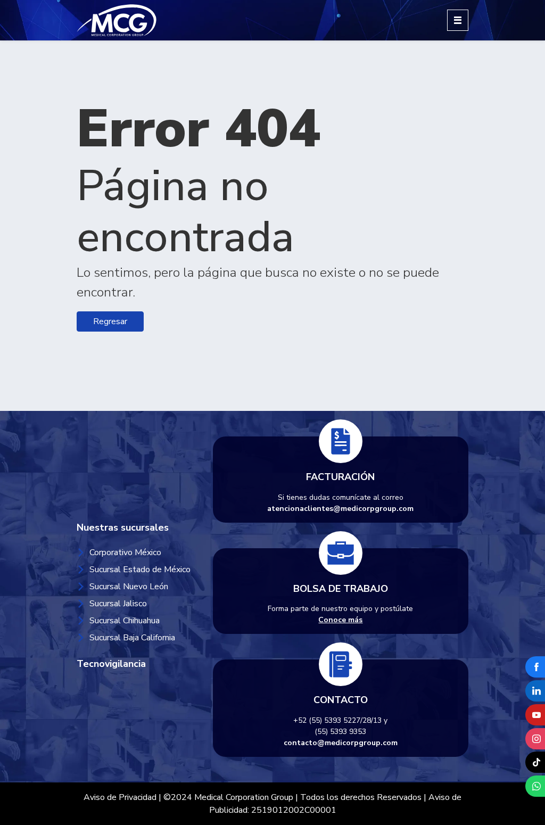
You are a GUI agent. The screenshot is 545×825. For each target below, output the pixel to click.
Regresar (110, 321)
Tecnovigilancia (111, 663)
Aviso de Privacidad (120, 797)
